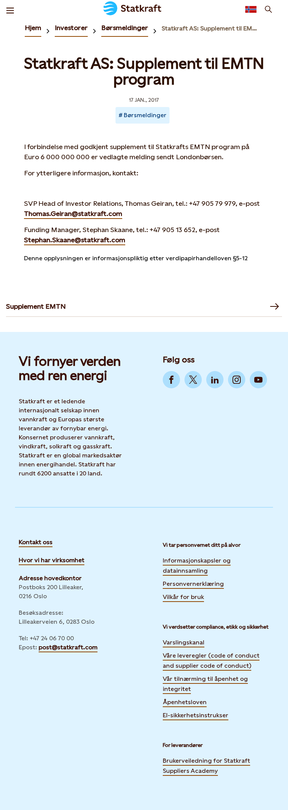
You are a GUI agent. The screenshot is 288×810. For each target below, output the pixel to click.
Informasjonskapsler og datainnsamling (197, 565)
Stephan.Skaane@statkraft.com (74, 240)
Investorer (71, 28)
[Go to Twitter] (193, 379)
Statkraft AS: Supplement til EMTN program (210, 28)
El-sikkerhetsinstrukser (195, 715)
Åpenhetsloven (185, 702)
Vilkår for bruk (183, 596)
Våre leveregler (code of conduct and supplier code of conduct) (211, 660)
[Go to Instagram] (236, 379)
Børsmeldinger (124, 28)
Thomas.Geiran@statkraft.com (73, 213)
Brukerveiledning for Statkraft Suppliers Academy (206, 765)
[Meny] (10, 9)
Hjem (33, 28)
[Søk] (268, 9)
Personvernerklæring (193, 583)
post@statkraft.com (68, 647)
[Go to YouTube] (258, 379)
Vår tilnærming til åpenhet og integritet (205, 683)
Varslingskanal (183, 642)
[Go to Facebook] (171, 379)
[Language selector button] (250, 9)
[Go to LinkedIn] (215, 379)
